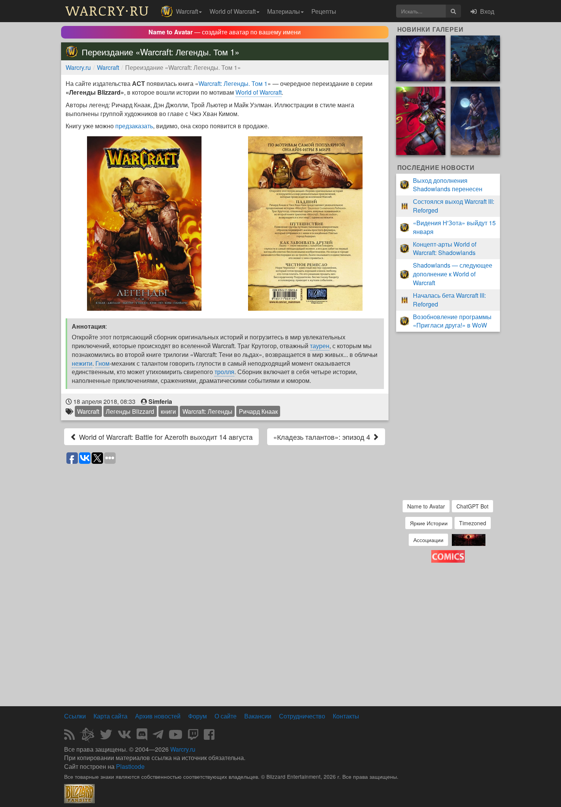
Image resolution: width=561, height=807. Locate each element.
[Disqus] (224, 564)
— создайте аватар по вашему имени (224, 31)
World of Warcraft (258, 92)
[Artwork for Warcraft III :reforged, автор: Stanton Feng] (475, 57)
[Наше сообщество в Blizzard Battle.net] (90, 736)
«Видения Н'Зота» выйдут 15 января (454, 227)
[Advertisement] (225, 683)
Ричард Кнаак (258, 411)
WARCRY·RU (107, 10)
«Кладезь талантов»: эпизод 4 (322, 437)
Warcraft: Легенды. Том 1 (233, 83)
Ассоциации (428, 540)
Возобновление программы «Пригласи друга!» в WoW (452, 321)
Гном (102, 363)
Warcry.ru (78, 67)
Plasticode (130, 766)
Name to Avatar (426, 506)
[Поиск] (453, 11)
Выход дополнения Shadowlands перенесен (447, 185)
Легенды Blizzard (130, 411)
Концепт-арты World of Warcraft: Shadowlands (444, 248)
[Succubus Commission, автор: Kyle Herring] (420, 120)
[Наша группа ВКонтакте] (124, 736)
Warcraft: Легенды (207, 411)
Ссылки (75, 716)
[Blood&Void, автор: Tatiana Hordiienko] (420, 57)
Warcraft (108, 67)
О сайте (225, 716)
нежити (82, 363)
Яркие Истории (429, 523)
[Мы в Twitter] (106, 736)
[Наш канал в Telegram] (158, 736)
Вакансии (257, 716)
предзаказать (134, 125)
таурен (319, 345)
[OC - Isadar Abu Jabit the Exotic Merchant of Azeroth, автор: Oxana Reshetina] (475, 120)
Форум (197, 716)
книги (168, 411)
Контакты (346, 716)
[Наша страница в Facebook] (209, 736)
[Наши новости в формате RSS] (69, 736)
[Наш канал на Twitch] (193, 736)
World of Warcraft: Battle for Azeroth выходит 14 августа (165, 437)
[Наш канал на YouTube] (175, 736)
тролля (224, 371)
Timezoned (472, 523)
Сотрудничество (302, 716)
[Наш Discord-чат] (142, 736)
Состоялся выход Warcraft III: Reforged (453, 206)
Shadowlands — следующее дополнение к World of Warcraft (452, 274)
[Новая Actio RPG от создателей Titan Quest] (468, 538)
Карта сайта (110, 716)
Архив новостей (158, 716)
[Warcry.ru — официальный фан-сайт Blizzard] (79, 793)
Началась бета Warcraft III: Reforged (449, 299)
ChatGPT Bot (472, 506)
